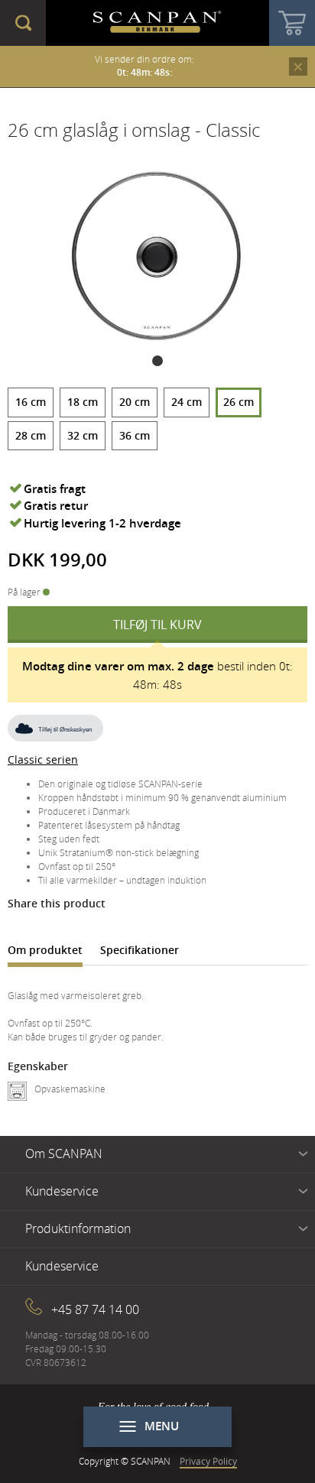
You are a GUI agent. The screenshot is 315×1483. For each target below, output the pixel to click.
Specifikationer (139, 950)
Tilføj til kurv (157, 624)
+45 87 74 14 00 (95, 1309)
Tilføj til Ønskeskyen (65, 729)
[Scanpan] (157, 23)
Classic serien (43, 759)
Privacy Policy (208, 1461)
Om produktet (45, 950)
